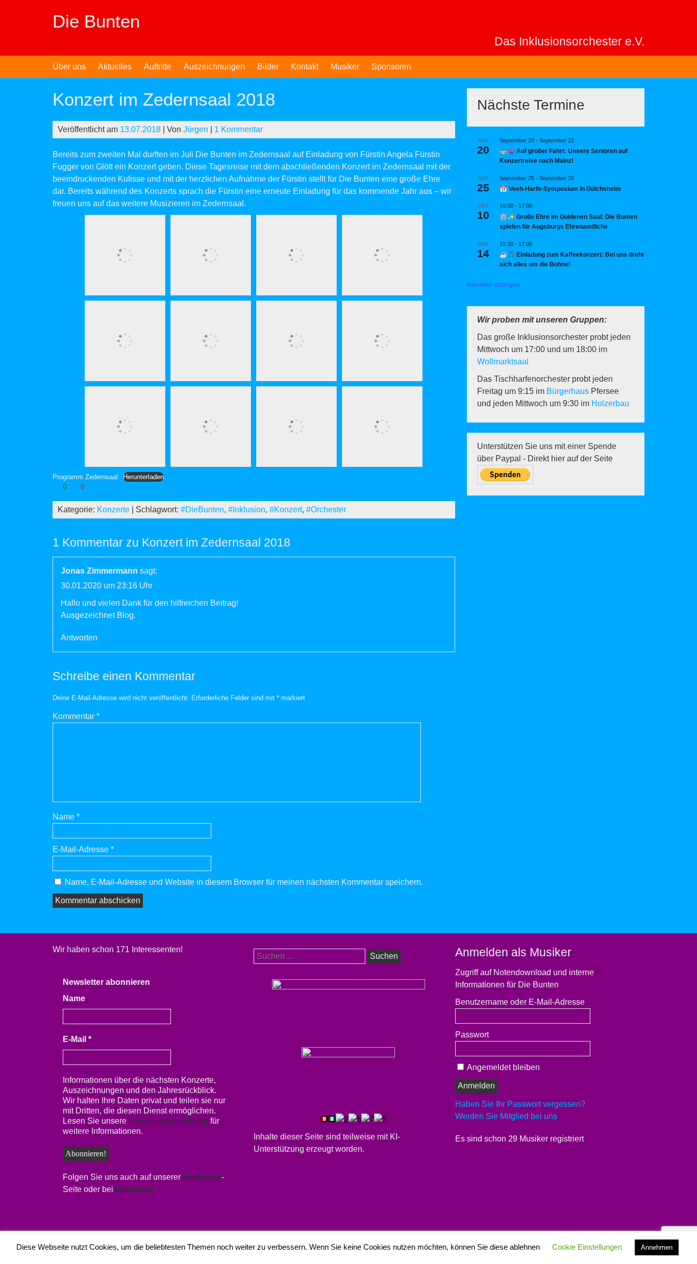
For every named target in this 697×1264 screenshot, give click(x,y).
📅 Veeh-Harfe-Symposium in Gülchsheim (560, 188)
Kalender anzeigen (493, 284)
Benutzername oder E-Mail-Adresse (520, 1002)
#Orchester (326, 509)
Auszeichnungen (214, 66)
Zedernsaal (270, 154)
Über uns (69, 66)
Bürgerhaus (568, 391)
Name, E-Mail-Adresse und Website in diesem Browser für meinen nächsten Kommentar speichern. (244, 882)
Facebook (202, 1177)
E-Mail (77, 1039)
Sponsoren (391, 66)
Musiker (345, 66)
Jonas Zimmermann (99, 570)
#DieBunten (202, 509)
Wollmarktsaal (503, 361)
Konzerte (113, 509)
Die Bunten (96, 21)
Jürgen (195, 129)
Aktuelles (115, 66)
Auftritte (157, 66)
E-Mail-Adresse (83, 849)
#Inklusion (246, 509)
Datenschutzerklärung (168, 1121)
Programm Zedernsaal (85, 477)
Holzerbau (610, 403)
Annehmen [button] (657, 1247)
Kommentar (76, 716)
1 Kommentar (238, 129)
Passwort (472, 1034)
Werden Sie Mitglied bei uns (506, 1116)
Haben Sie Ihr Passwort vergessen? (520, 1104)
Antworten (79, 637)
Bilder (268, 66)
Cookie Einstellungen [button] (587, 1247)
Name (66, 816)
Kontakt (304, 66)
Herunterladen (143, 477)
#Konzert (285, 509)
